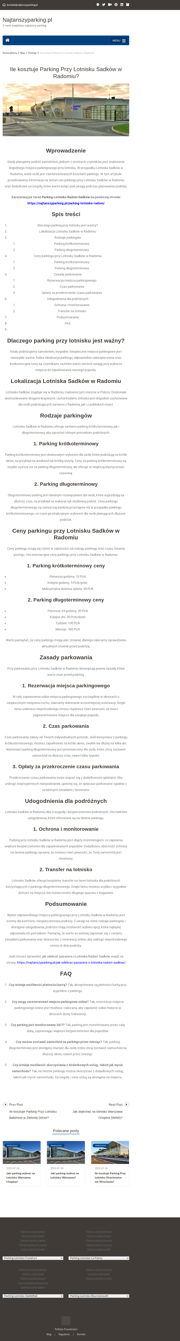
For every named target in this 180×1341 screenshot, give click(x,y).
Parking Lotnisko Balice (32, 1236)
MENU (116, 40)
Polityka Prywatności (66, 1329)
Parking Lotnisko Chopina (99, 1270)
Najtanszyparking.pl (27, 20)
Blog (49, 1334)
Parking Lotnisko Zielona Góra (33, 1283)
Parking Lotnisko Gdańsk (33, 1240)
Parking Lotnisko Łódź (33, 1274)
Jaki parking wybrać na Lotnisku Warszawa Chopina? (20, 1177)
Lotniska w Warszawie (99, 1274)
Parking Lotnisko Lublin (99, 1249)
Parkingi (12, 1146)
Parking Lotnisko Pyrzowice (33, 1245)
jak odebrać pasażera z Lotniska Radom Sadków (76, 956)
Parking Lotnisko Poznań (99, 1236)
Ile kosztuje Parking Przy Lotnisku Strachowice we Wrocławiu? (110, 1177)
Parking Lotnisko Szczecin (99, 1245)
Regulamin (64, 1334)
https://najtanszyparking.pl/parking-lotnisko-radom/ (66, 203)
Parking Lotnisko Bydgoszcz (33, 1270)
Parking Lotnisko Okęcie (33, 1232)
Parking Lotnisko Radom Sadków (66, 197)
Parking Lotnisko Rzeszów (99, 1240)
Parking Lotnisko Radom (33, 1287)
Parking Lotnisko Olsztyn (33, 1278)
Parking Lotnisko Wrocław (99, 1232)
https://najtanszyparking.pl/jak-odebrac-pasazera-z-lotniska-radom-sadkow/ (71, 962)
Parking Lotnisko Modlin (33, 1249)
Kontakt (81, 1334)
